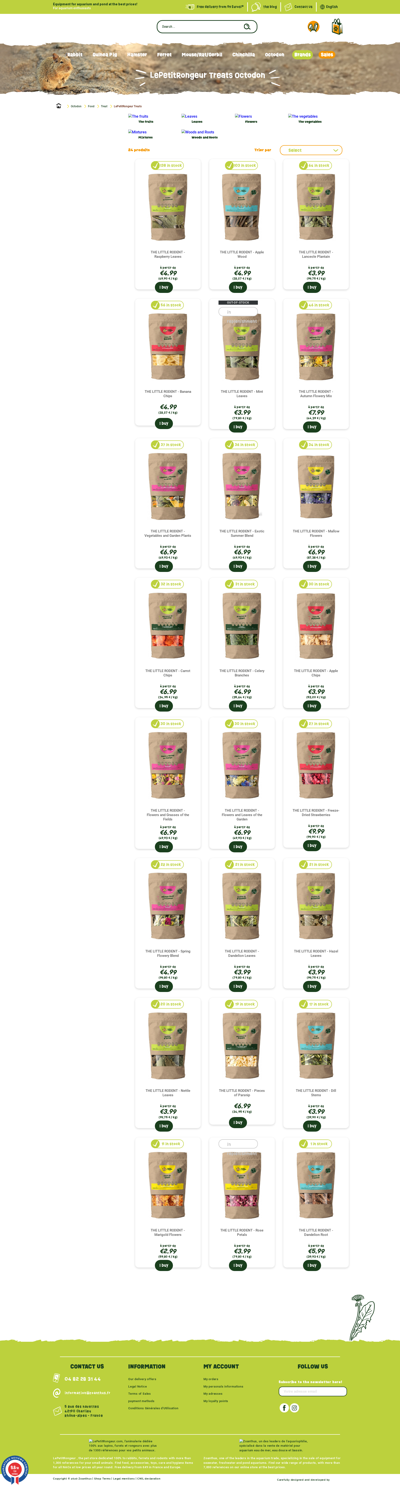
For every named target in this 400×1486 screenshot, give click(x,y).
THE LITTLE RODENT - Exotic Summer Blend (241, 533)
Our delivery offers (142, 1379)
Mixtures (145, 137)
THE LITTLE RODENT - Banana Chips (168, 394)
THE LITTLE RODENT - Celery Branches (241, 673)
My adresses (213, 1393)
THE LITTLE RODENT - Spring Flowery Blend (168, 953)
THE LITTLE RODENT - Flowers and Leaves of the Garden (242, 814)
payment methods (141, 1401)
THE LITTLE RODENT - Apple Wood (242, 254)
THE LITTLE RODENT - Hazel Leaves (316, 953)
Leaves (197, 121)
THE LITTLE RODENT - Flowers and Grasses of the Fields (168, 814)
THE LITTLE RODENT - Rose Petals (241, 1232)
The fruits (145, 121)
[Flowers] (243, 116)
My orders (211, 1379)
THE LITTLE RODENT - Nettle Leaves (168, 1093)
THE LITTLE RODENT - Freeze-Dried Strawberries (316, 812)
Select (295, 150)
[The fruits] (138, 116)
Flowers (251, 121)
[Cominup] (339, 1479)
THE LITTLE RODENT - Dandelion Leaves (242, 953)
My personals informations (223, 1386)
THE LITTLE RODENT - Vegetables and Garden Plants (167, 533)
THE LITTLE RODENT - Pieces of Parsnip (242, 1093)
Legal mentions (124, 1478)
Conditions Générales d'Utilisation (153, 1408)
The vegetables (310, 121)
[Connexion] (313, 27)
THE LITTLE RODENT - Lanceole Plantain (316, 254)
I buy (163, 287)
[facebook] (284, 1407)
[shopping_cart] (337, 27)
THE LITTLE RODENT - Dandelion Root (316, 1232)
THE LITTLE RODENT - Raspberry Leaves (168, 254)
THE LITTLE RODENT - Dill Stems (316, 1093)
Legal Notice (137, 1386)
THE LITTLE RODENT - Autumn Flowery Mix (316, 394)
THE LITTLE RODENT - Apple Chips (316, 673)
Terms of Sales (139, 1393)
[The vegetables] (303, 116)
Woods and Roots (205, 137)
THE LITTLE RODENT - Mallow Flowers (316, 533)
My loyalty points (215, 1401)
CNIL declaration (148, 1478)
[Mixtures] (137, 132)
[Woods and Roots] (197, 132)
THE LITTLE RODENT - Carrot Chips (167, 673)
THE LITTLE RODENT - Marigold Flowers (168, 1232)
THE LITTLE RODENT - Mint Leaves (242, 394)
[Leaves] (189, 116)
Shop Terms (102, 1478)
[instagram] (294, 1407)
